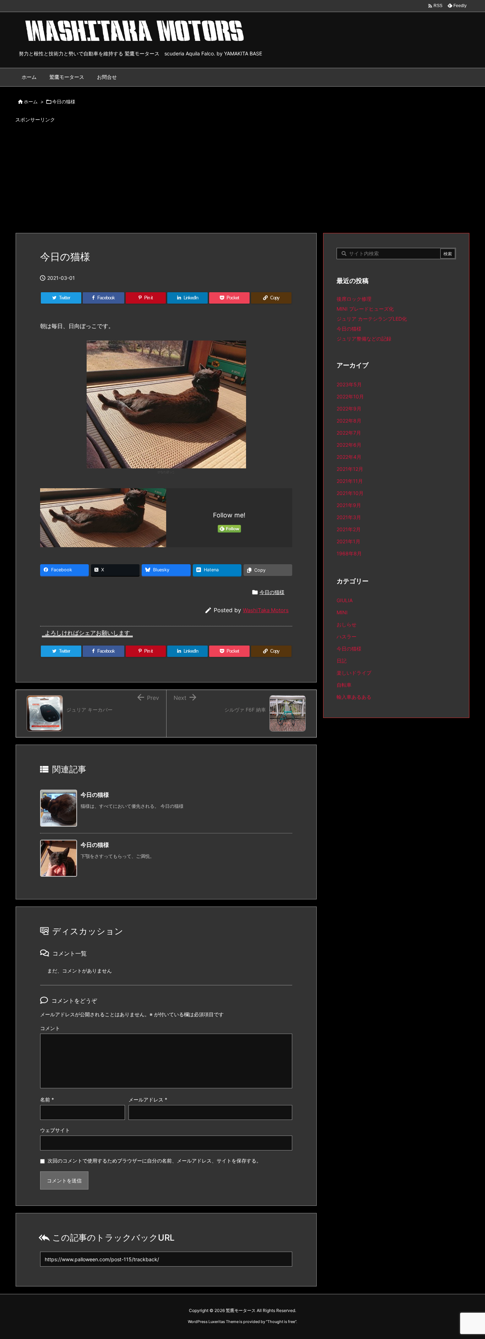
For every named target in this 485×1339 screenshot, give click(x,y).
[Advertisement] (242, 174)
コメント (50, 1028)
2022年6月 (349, 445)
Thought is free (281, 1321)
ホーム (31, 101)
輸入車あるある (354, 697)
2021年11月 (350, 481)
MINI (342, 612)
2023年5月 (349, 384)
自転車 (344, 685)
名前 (47, 1099)
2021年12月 (350, 469)
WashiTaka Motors (266, 610)
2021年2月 (349, 529)
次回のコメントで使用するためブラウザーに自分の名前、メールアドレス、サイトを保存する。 (154, 1161)
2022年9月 (349, 408)
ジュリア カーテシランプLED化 (372, 319)
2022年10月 (350, 396)
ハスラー (346, 636)
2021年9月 (349, 505)
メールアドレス (148, 1099)
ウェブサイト (55, 1130)
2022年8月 (349, 421)
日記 (342, 661)
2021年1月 (348, 541)
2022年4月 (349, 457)
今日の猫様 (63, 101)
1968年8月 (349, 553)
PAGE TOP (467, 1291)
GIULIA (345, 600)
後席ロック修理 (354, 299)
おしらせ (346, 624)
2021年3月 (349, 517)
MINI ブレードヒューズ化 (365, 309)
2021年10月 (350, 493)
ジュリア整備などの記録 (364, 339)
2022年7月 (349, 433)
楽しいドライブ (354, 673)
